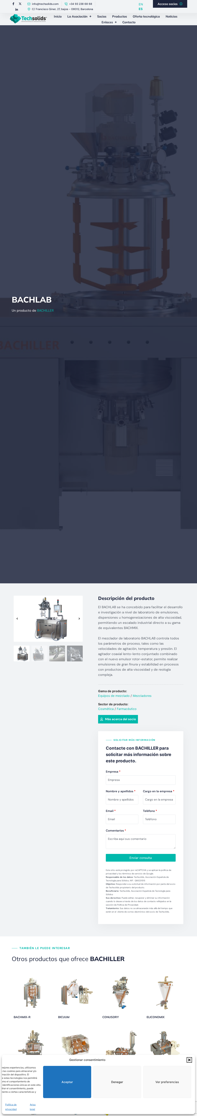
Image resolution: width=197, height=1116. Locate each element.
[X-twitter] (20, 4)
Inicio (58, 16)
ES (141, 9)
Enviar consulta (140, 858)
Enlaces (107, 22)
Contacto (128, 22)
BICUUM (63, 1017)
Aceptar (67, 1082)
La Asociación (77, 16)
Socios (101, 16)
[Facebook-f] (13, 4)
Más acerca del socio (120, 719)
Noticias (171, 16)
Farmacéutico (127, 709)
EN (141, 4)
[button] (189, 1060)
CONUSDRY (110, 1017)
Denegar (117, 1082)
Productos (119, 16)
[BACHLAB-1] (48, 619)
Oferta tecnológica (146, 16)
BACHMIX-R (22, 1017)
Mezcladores (142, 696)
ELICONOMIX (155, 1017)
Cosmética (106, 709)
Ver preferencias (167, 1082)
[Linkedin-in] (17, 9)
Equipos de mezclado (114, 696)
